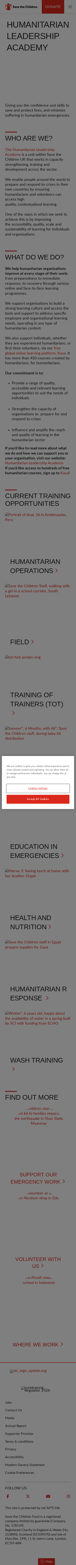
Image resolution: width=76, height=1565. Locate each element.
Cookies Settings (38, 788)
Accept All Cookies (38, 799)
